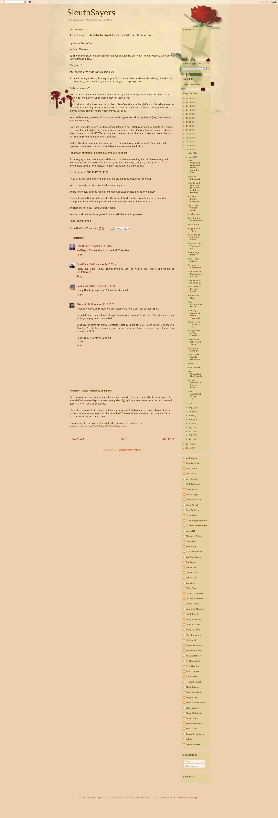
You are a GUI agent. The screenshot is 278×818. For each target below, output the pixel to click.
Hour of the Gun (193, 296)
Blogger (195, 797)
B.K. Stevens (192, 479)
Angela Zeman (193, 463)
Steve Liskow (192, 708)
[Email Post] (112, 228)
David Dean (82, 264)
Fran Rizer (82, 246)
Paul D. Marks (192, 671)
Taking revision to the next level (194, 384)
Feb (191, 435)
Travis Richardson (195, 734)
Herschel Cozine (194, 552)
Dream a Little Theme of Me (195, 246)
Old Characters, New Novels (195, 373)
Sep (191, 407)
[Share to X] (123, 228)
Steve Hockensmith (195, 702)
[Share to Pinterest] (128, 228)
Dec (191, 153)
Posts (189, 761)
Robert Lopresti (193, 682)
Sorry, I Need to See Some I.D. (194, 333)
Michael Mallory (193, 656)
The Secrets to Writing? (194, 281)
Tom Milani (191, 728)
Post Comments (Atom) (129, 450)
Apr (191, 427)
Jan (191, 439)
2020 (188, 122)
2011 (188, 448)
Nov (191, 157)
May (191, 423)
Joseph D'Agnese (194, 593)
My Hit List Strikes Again (193, 207)
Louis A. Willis (193, 624)
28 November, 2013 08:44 (103, 264)
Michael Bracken (194, 650)
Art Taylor (190, 473)
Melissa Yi (191, 640)
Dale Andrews (192, 510)
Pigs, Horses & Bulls (194, 260)
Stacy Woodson (194, 692)
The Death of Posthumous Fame (195, 274)
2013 (188, 149)
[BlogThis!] (120, 228)
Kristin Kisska (193, 604)
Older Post (167, 439)
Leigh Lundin (192, 614)
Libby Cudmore (193, 619)
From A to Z (193, 224)
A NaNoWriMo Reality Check (195, 289)
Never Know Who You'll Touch (194, 342)
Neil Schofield (193, 661)
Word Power (194, 367)
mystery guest (193, 744)
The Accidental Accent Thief (194, 395)
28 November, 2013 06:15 (102, 246)
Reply (79, 255)
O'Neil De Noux (193, 666)
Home (122, 439)
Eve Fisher (82, 286)
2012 (188, 444)
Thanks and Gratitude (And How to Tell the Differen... (194, 188)
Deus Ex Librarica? (194, 177)
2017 (188, 134)
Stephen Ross (193, 697)
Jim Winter (191, 583)
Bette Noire (191, 489)
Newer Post (77, 439)
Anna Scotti (191, 468)
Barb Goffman (193, 484)
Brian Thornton (193, 499)
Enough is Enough (193, 349)
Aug (191, 411)
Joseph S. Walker (194, 598)
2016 (188, 138)
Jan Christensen (194, 557)
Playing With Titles (194, 229)
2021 (188, 118)
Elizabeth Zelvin (194, 536)
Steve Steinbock (194, 713)
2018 (188, 130)
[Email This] (117, 228)
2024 (188, 106)
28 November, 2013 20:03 (101, 304)
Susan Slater (192, 718)
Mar (191, 431)
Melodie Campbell (195, 645)
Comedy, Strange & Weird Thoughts (194, 314)
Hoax (190, 363)
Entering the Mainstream (195, 219)
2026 (188, 98)
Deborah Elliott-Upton (196, 526)
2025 (188, 102)
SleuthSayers (91, 12)
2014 (188, 145)
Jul (190, 415)
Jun (191, 419)
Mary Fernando (193, 635)
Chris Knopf (192, 505)
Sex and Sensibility (194, 266)
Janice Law (191, 572)
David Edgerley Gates (196, 520)
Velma (82, 400)
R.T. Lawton (191, 676)
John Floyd (191, 588)
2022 (188, 114)
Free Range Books (193, 253)
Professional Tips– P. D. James (194, 324)
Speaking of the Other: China (194, 237)
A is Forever (194, 214)
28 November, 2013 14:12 (102, 286)
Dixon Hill (81, 304)
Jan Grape (191, 562)
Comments (192, 766)
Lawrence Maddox (195, 609)
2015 (188, 142)
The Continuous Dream (195, 304)
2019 (188, 126)
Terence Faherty (194, 723)
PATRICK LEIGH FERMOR (193, 199)
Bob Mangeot (192, 494)
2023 (188, 110)
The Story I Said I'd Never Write (195, 357)
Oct (191, 403)
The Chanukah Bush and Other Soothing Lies (194, 166)
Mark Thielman (193, 630)
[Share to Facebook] (126, 228)
